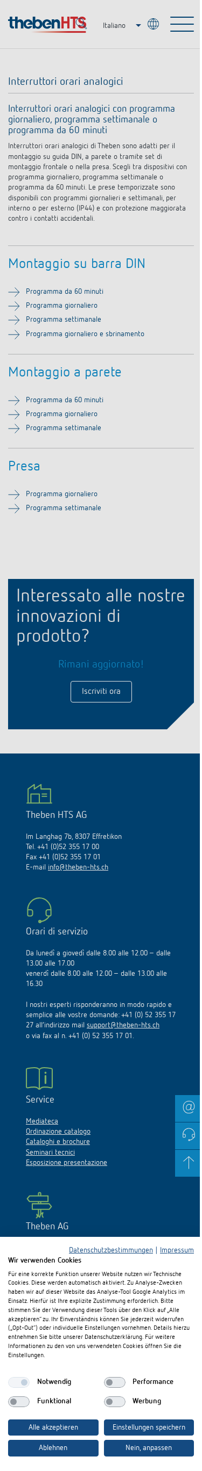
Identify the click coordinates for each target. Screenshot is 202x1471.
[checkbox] (19, 1382)
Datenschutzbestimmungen (111, 1250)
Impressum (177, 1250)
